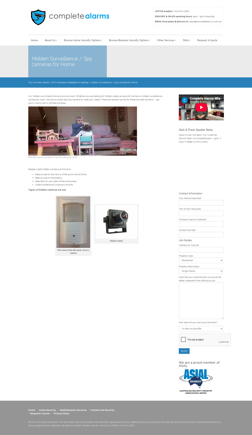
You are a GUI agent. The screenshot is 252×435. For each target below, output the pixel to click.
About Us (51, 40)
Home (34, 40)
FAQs (186, 40)
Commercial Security (102, 410)
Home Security (47, 410)
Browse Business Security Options (129, 40)
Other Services (166, 40)
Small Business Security (73, 410)
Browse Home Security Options (83, 40)
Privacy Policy (61, 413)
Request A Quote (207, 40)
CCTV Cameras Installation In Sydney (70, 82)
